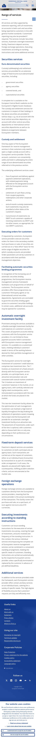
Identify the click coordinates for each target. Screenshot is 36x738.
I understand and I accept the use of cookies (19, 730)
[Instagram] (16, 680)
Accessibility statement (12, 661)
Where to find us (10, 624)
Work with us (8, 612)
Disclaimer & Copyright (12, 635)
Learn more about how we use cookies (19, 726)
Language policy (10, 664)
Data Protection (9, 652)
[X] (7, 680)
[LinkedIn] (11, 680)
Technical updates (10, 638)
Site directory (9, 668)
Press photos (8, 618)
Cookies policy (9, 658)
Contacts (7, 621)
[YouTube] (21, 680)
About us (7, 609)
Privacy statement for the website (16, 655)
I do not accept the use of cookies (19, 734)
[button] (32, 2)
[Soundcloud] (25, 680)
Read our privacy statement (19, 723)
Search (27, 5)
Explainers (7, 615)
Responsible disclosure (12, 641)
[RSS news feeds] (30, 680)
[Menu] (32, 5)
